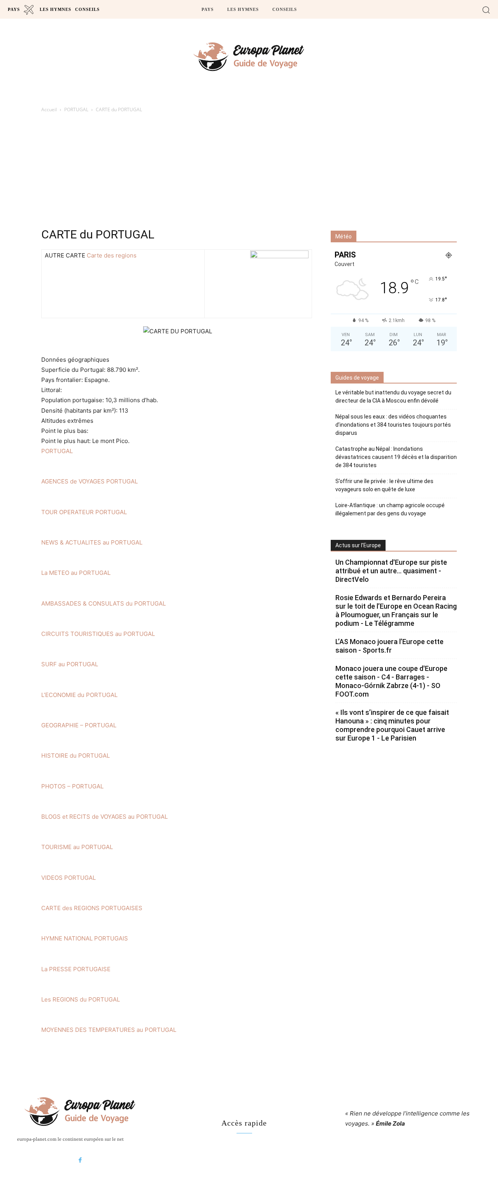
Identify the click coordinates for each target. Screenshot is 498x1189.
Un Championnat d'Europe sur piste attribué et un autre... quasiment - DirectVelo (391, 570)
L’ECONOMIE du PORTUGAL (79, 695)
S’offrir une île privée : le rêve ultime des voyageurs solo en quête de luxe (384, 485)
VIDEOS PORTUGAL (68, 877)
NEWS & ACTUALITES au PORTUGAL (91, 542)
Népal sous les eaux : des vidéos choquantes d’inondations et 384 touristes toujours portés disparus (393, 424)
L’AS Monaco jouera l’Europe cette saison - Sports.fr (389, 645)
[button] (486, 9)
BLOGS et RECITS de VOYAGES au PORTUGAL (104, 816)
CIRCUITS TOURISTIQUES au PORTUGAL (98, 633)
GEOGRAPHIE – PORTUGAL (78, 725)
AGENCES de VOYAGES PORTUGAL (89, 481)
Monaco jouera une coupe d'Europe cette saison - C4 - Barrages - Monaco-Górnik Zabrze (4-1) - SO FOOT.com (391, 681)
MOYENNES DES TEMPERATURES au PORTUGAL (108, 1029)
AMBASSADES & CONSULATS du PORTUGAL (103, 603)
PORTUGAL (76, 109)
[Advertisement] (249, 172)
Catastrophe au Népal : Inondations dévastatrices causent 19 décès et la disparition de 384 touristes (396, 457)
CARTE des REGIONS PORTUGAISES (91, 908)
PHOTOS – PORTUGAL (72, 786)
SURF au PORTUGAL (69, 664)
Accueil (49, 109)
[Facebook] (80, 1160)
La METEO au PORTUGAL (75, 572)
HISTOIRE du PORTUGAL (75, 755)
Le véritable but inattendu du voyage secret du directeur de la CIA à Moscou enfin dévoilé (393, 396)
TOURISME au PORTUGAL (77, 847)
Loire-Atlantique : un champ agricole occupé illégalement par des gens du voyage (390, 509)
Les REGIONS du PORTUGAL (80, 999)
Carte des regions (112, 255)
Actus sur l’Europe (358, 545)
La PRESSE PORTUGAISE (75, 969)
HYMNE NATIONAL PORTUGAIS (84, 938)
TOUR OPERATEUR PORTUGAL (84, 512)
